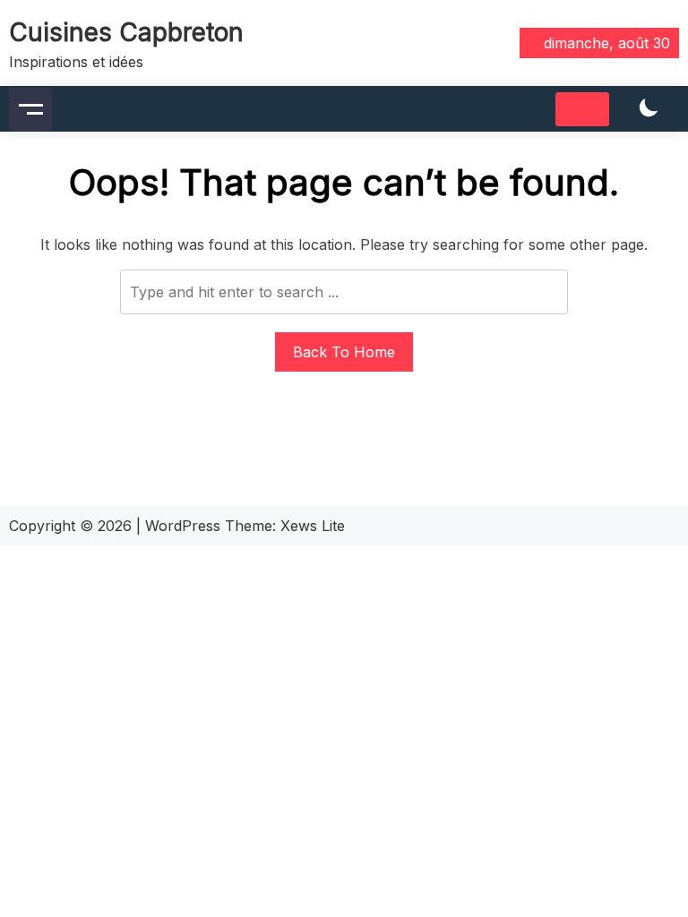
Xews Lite (312, 526)
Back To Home (344, 352)
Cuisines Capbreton (126, 32)
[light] (648, 109)
